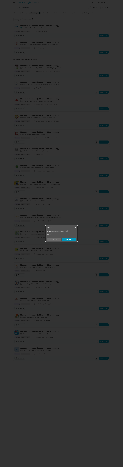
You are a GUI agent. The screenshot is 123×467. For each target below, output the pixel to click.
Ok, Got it (69, 239)
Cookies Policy (54, 239)
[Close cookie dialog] (75, 227)
